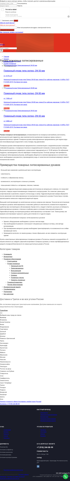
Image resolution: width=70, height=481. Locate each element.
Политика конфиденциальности (13, 470)
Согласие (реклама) (5, 454)
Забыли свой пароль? (7, 23)
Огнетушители (12, 261)
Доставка (43, 432)
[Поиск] (1, 50)
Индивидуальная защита (12, 287)
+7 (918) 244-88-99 (13, 404)
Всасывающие (16, 271)
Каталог (6, 432)
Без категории (8, 294)
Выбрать (7, 86)
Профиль (43, 430)
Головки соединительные (20, 273)
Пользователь (22, 3)
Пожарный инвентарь (14, 282)
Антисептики (8, 257)
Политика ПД (3, 447)
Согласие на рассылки (6, 452)
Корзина (43, 436)
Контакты (3, 404)
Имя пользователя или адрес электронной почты (34, 27)
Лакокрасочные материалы (48, 414)
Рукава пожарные (13, 264)
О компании (7, 430)
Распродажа (8, 292)
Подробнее (4, 310)
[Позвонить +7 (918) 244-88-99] (65, 476)
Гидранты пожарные (18, 280)
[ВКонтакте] (38, 466)
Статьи (6, 436)
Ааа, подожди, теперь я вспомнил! (11, 32)
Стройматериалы (9, 289)
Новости (6, 434)
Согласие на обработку (6, 449)
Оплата (42, 434)
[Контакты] (1, 54)
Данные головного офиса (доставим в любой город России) (20, 401)
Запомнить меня (8, 20)
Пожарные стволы (17, 277)
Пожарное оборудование (12, 259)
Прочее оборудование (15, 285)
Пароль (19, 6)
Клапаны (14, 275)
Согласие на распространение (8, 457)
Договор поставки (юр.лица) (15, 476)
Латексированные (17, 268)
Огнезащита (8, 254)
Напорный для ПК (17, 266)
